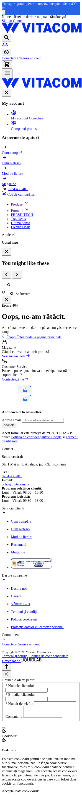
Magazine (18, 552)
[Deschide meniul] (7, 73)
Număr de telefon (19, 703)
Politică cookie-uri (24, 619)
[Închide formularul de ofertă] (6, 674)
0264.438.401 (18, 189)
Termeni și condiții (24, 611)
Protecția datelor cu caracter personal (37, 627)
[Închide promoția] (3, 12)
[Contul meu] (6, 52)
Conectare (9, 58)
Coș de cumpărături (20, 194)
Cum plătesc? (20, 529)
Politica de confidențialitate (48, 656)
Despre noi (19, 588)
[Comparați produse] (5, 46)
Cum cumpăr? (21, 521)
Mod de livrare (21, 537)
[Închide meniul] (6, 93)
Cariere (16, 596)
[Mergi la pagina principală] (42, 32)
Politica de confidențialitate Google (36, 437)
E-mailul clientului (20, 694)
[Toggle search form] (6, 37)
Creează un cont (28, 58)
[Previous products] (6, 275)
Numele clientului (19, 686)
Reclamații (18, 544)
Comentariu (14, 716)
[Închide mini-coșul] (6, 252)
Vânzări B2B (20, 604)
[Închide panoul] (6, 299)
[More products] (16, 275)
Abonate (9, 425)
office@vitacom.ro (15, 484)
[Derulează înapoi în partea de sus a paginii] (6, 667)
